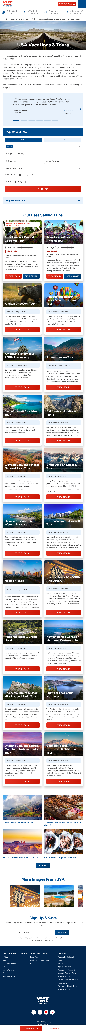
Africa (5, 957)
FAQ (60, 960)
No (31, 175)
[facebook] (33, 1012)
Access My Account (66, 970)
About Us (62, 963)
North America (9, 970)
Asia (4, 960)
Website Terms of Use (67, 973)
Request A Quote (31, 1028)
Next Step (43, 189)
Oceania (6, 973)
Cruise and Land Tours (39, 960)
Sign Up (62, 933)
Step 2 (62, 139)
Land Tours (34, 957)
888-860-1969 (55, 1028)
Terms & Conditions (66, 967)
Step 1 (23, 139)
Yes (24, 175)
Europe (6, 967)
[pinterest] (52, 1012)
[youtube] (46, 1012)
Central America (9, 963)
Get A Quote (31, 276)
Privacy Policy (60, 938)
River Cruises (35, 963)
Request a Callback (66, 957)
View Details (13, 276)
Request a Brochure (15, 200)
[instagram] (40, 1012)
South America (9, 976)
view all (42, 866)
